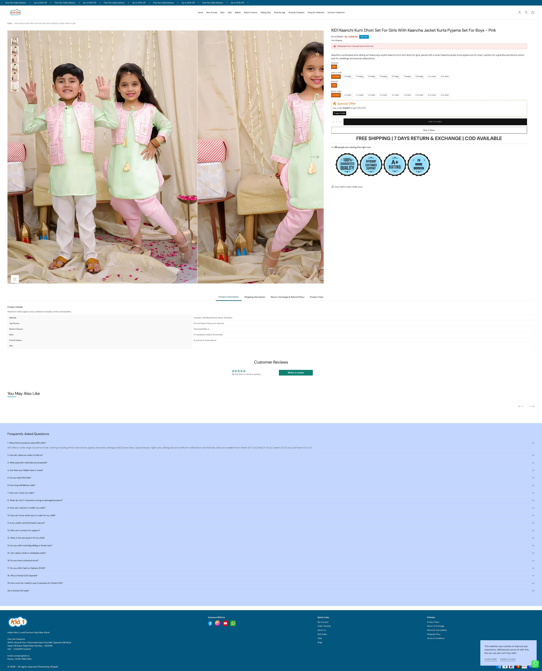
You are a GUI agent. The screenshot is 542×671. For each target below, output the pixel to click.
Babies (238, 12)
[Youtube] (210, 623)
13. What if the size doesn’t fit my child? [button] (26, 538)
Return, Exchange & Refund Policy (287, 297)
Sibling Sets (266, 12)
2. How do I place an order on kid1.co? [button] (25, 455)
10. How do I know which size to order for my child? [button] (31, 515)
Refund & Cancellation (437, 630)
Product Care (316, 297)
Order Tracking (324, 626)
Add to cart (435, 122)
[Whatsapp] (233, 623)
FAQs (320, 638)
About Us (322, 630)
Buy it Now (429, 130)
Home (200, 12)
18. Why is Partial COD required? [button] (22, 575)
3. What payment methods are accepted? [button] (27, 462)
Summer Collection (336, 12)
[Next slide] (315, 157)
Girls (230, 12)
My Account (323, 622)
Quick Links (323, 617)
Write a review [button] (296, 372)
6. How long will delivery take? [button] (21, 485)
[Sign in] (519, 12)
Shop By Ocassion (296, 12)
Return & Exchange (435, 626)
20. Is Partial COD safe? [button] (18, 590)
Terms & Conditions (436, 638)
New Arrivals (211, 12)
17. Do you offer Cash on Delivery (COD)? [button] (26, 568)
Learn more (491, 659)
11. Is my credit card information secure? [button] (26, 523)
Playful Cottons (250, 12)
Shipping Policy (433, 634)
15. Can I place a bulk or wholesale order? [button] (26, 553)
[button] (526, 12)
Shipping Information (254, 297)
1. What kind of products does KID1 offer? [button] (26, 443)
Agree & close (508, 659)
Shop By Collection (316, 12)
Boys (222, 12)
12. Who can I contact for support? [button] (23, 530)
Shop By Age (279, 12)
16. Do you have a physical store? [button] (23, 560)
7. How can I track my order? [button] (20, 493)
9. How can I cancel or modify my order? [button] (26, 508)
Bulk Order (322, 634)
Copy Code (339, 113)
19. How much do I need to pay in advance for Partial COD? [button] (35, 583)
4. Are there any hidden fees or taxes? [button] (25, 470)
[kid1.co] (18, 622)
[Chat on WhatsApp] (535, 664)
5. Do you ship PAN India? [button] (19, 477)
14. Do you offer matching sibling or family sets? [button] (29, 545)
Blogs (320, 642)
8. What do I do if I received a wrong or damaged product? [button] (35, 500)
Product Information (229, 296)
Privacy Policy (433, 622)
